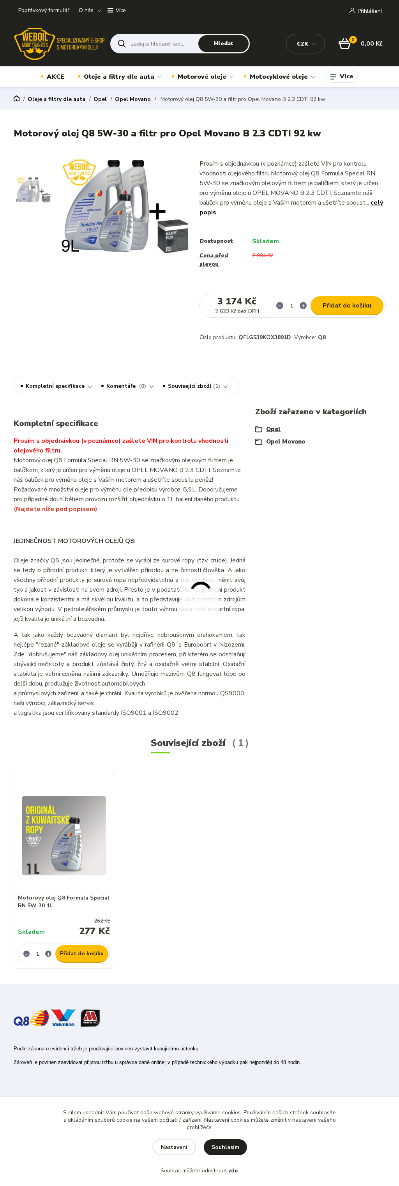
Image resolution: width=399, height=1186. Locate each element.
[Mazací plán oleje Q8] (31, 1017)
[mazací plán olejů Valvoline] (63, 1017)
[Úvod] (59, 44)
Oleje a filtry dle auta (119, 76)
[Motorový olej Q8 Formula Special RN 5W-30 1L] (64, 835)
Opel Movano (133, 99)
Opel (100, 99)
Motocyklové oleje (279, 76)
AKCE (55, 76)
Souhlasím (225, 1147)
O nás (86, 10)
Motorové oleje (202, 76)
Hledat (223, 43)
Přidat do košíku (347, 305)
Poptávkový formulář (43, 10)
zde (233, 1170)
